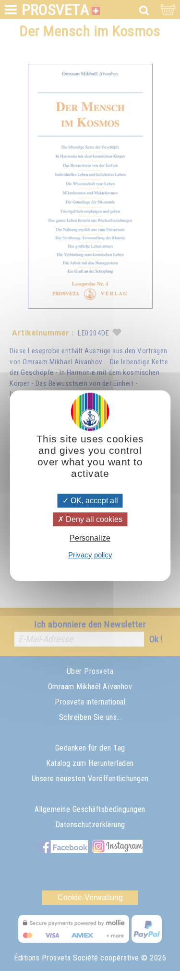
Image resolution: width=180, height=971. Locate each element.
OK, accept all (93, 501)
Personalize (90, 538)
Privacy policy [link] (90, 555)
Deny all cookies (93, 519)
